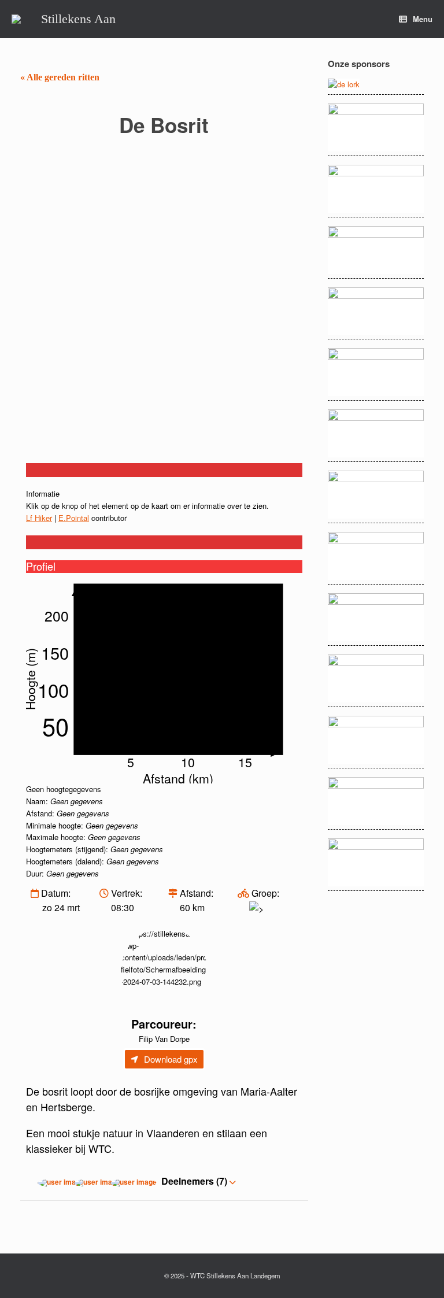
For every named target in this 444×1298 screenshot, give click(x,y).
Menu (422, 18)
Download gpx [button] (171, 1059)
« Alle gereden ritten (59, 77)
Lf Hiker (39, 517)
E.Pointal (73, 517)
